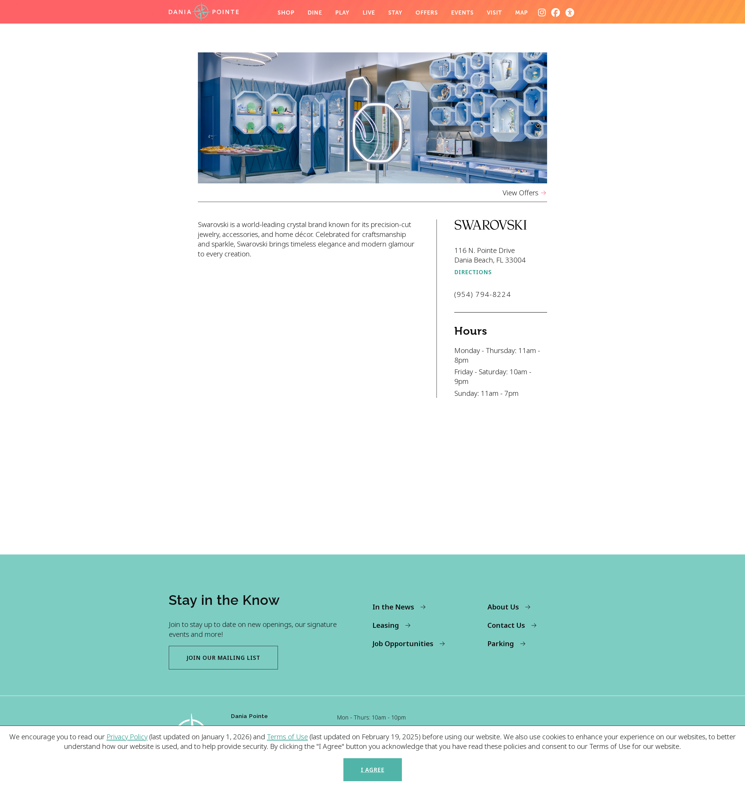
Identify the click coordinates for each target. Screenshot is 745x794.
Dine (315, 13)
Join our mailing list (223, 658)
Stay (395, 13)
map (521, 13)
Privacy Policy (127, 736)
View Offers (520, 192)
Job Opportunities (402, 643)
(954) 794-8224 (482, 294)
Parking (500, 643)
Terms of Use (287, 736)
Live (369, 13)
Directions (473, 272)
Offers (427, 13)
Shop (286, 13)
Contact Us (506, 625)
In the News (393, 607)
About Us (503, 607)
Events (462, 13)
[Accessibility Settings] (569, 12)
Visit (494, 13)
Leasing (385, 625)
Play (342, 13)
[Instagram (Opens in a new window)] (542, 12)
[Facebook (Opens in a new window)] (555, 12)
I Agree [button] (372, 770)
